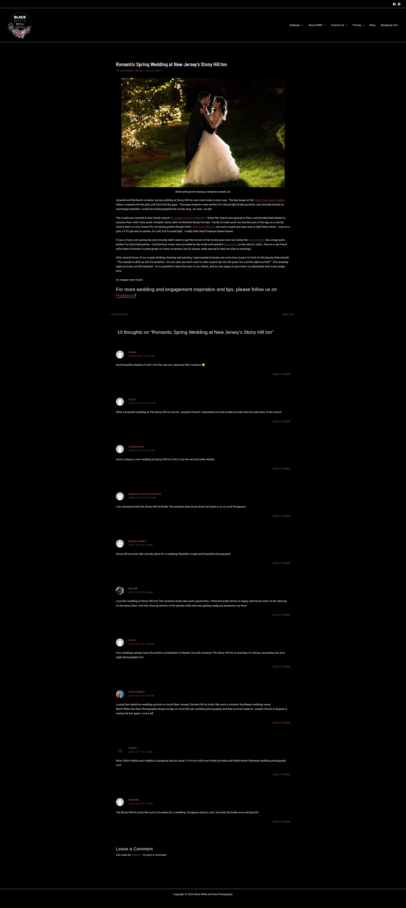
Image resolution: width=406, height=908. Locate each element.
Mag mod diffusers (204, 226)
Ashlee (132, 640)
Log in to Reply (281, 374)
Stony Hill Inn (256, 239)
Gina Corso (230, 244)
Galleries (294, 25)
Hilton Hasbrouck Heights (269, 200)
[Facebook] (394, 4)
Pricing (357, 25)
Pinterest (125, 295)
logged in (137, 854)
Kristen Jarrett (137, 541)
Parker (132, 748)
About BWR (315, 25)
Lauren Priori (136, 447)
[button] (301, 25)
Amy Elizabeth (136, 692)
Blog (372, 25)
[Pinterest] (399, 4)
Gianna (132, 352)
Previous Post (118, 314)
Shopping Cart (389, 25)
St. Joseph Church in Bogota (188, 217)
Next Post (290, 314)
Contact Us (337, 25)
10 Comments (124, 70)
